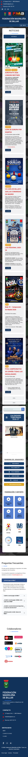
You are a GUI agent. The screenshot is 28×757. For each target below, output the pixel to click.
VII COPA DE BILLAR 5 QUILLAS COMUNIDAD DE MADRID (13, 191)
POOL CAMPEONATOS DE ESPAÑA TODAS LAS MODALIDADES (13, 371)
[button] (7, 440)
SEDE (4, 730)
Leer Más (8, 92)
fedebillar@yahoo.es (17, 575)
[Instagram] (5, 9)
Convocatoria (11, 147)
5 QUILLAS (14, 70)
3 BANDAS (8, 70)
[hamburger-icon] (24, 25)
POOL (6, 304)
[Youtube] (8, 9)
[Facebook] (2, 9)
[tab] (14, 36)
